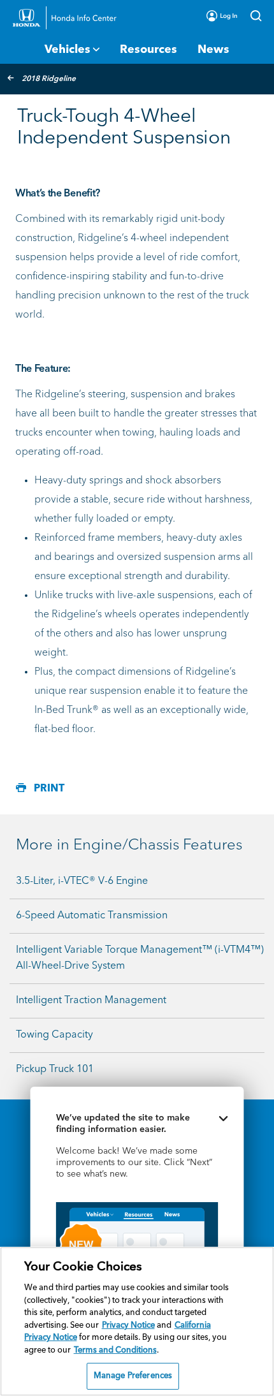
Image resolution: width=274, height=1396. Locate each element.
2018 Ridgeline (49, 79)
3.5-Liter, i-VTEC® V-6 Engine (82, 881)
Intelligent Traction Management (91, 1001)
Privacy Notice (128, 1325)
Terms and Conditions (115, 1350)
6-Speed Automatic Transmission (92, 916)
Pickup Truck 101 (55, 1069)
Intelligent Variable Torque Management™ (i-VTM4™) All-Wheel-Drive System (140, 958)
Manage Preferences (133, 1376)
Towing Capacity (54, 1035)
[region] (137, 1321)
